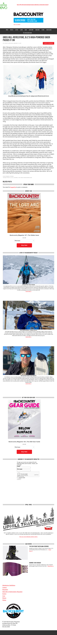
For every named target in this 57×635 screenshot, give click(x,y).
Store (43, 30)
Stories (12, 176)
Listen (16, 30)
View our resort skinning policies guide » (28, 536)
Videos (4, 600)
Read (7, 30)
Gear (25, 30)
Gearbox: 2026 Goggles (35, 563)
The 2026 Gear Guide (27, 33)
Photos (4, 598)
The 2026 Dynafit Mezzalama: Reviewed (39, 546)
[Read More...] (51, 566)
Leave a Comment (48, 43)
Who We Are (48, 30)
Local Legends (14, 177)
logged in (13, 187)
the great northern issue (25, 177)
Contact (4, 587)
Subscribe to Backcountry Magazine (12, 591)
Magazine (37, 30)
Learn (21, 30)
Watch (11, 30)
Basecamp (31, 30)
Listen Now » (28, 291)
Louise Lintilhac (8, 43)
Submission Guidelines (8, 585)
